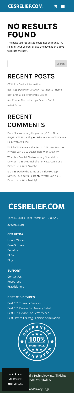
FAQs (10, 255)
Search (61, 63)
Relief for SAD (15, 105)
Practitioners (15, 286)
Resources (14, 281)
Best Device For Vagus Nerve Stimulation (33, 318)
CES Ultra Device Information (24, 84)
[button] (15, 379)
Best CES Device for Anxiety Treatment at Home (34, 89)
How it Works (16, 240)
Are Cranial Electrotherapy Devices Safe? (30, 100)
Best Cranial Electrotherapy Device (27, 94)
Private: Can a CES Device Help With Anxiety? (33, 151)
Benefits (12, 250)
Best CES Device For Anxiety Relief (29, 308)
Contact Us (14, 276)
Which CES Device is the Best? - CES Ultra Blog (33, 147)
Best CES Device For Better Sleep (28, 313)
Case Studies (15, 245)
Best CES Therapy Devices (24, 303)
